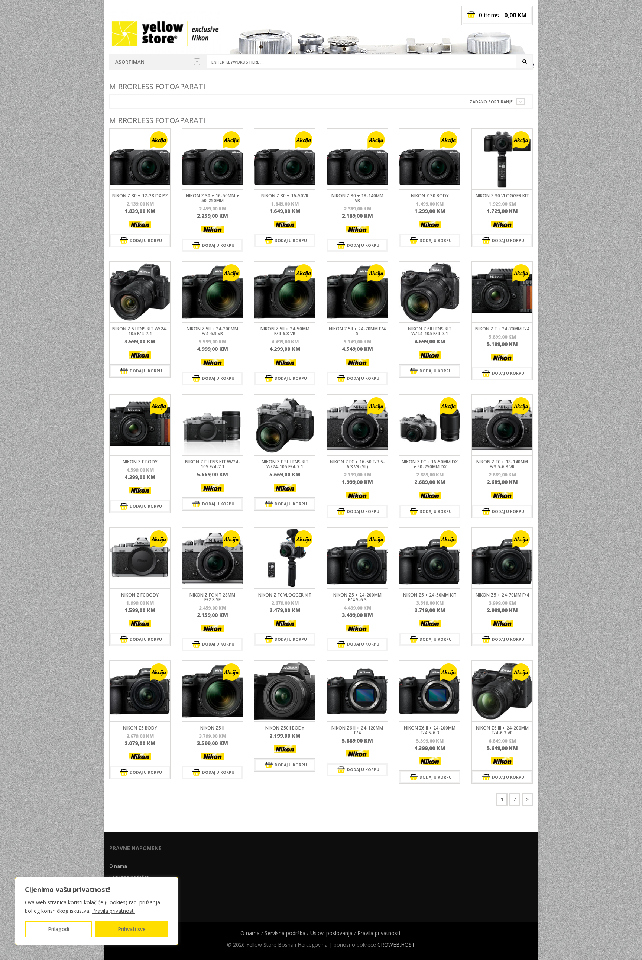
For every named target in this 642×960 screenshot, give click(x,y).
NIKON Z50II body (284, 728)
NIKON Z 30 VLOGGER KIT (502, 196)
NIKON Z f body (140, 462)
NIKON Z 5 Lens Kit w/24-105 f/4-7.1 (140, 331)
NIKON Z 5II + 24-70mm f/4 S (357, 331)
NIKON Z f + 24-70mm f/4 (502, 329)
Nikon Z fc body (140, 595)
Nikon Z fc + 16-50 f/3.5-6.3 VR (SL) (357, 464)
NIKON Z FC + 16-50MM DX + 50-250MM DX (430, 464)
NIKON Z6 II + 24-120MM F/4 (357, 730)
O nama (118, 866)
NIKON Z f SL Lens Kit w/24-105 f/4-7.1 (285, 464)
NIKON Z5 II (212, 728)
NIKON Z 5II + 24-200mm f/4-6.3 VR (212, 331)
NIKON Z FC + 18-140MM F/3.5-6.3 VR (502, 464)
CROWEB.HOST (396, 944)
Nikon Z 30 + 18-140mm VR (357, 198)
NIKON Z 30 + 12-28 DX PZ (140, 196)
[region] (96, 911)
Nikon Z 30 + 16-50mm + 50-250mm (212, 198)
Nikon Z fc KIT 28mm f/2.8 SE (212, 597)
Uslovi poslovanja (331, 933)
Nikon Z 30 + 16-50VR (284, 196)
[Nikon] (140, 224)
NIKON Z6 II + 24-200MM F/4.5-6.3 (429, 730)
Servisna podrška (285, 933)
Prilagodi (58, 928)
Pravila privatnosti (113, 910)
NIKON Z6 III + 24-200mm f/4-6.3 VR (502, 730)
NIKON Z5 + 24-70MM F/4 (502, 595)
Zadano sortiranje (491, 101)
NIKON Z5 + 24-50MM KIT (430, 595)
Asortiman (130, 61)
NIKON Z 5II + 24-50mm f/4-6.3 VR (284, 331)
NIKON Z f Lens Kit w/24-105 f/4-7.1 (212, 464)
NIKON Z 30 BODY (430, 196)
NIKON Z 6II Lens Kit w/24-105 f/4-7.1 (429, 331)
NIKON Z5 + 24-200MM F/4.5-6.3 (357, 597)
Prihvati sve (132, 928)
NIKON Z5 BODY (140, 728)
